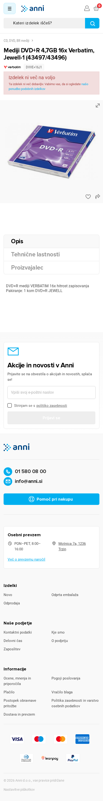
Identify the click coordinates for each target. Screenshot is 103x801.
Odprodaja (12, 603)
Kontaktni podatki (18, 632)
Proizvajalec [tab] (27, 267)
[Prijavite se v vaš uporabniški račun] (87, 8)
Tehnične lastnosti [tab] (35, 254)
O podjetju (60, 641)
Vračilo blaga (62, 692)
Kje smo (58, 632)
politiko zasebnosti (51, 405)
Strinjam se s (40, 405)
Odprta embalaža (65, 595)
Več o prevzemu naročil (26, 559)
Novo (8, 595)
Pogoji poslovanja (66, 678)
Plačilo (9, 692)
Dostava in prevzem (19, 714)
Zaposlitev (12, 649)
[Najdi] (92, 23)
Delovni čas (13, 641)
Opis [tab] (17, 241)
